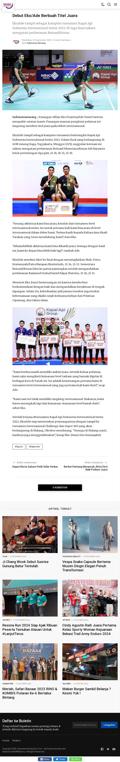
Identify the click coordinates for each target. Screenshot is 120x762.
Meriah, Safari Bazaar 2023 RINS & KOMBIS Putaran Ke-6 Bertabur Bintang (29, 693)
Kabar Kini (35, 446)
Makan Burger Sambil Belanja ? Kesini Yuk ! (86, 691)
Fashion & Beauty (71, 556)
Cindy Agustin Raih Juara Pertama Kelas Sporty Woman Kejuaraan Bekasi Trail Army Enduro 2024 (89, 629)
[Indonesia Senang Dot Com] (113, 749)
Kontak (5, 740)
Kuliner (67, 684)
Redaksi (16, 740)
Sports (19, 446)
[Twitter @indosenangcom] (108, 749)
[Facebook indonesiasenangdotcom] (102, 749)
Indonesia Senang (36, 43)
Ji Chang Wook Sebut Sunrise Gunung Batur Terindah (25, 564)
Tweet (61, 759)
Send (76, 759)
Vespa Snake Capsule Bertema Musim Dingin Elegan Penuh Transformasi (86, 566)
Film (5, 556)
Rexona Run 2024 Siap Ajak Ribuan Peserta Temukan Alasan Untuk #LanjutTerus (29, 629)
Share (46, 759)
